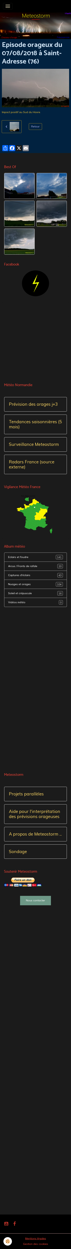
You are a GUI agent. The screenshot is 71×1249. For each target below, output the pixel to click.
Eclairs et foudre (35, 557)
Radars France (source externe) (31, 464)
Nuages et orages (35, 584)
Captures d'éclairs (35, 575)
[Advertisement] (35, 340)
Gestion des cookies (35, 1244)
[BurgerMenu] (7, 6)
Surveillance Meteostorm (34, 444)
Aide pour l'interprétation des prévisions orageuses (34, 814)
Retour (35, 126)
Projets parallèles (26, 794)
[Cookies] (7, 1241)
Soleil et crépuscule (35, 593)
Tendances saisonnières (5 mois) (35, 424)
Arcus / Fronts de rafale (35, 566)
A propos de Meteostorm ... (35, 834)
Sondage (18, 851)
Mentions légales (35, 1238)
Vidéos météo (35, 602)
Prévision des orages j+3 (33, 404)
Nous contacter (35, 900)
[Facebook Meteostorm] (35, 283)
